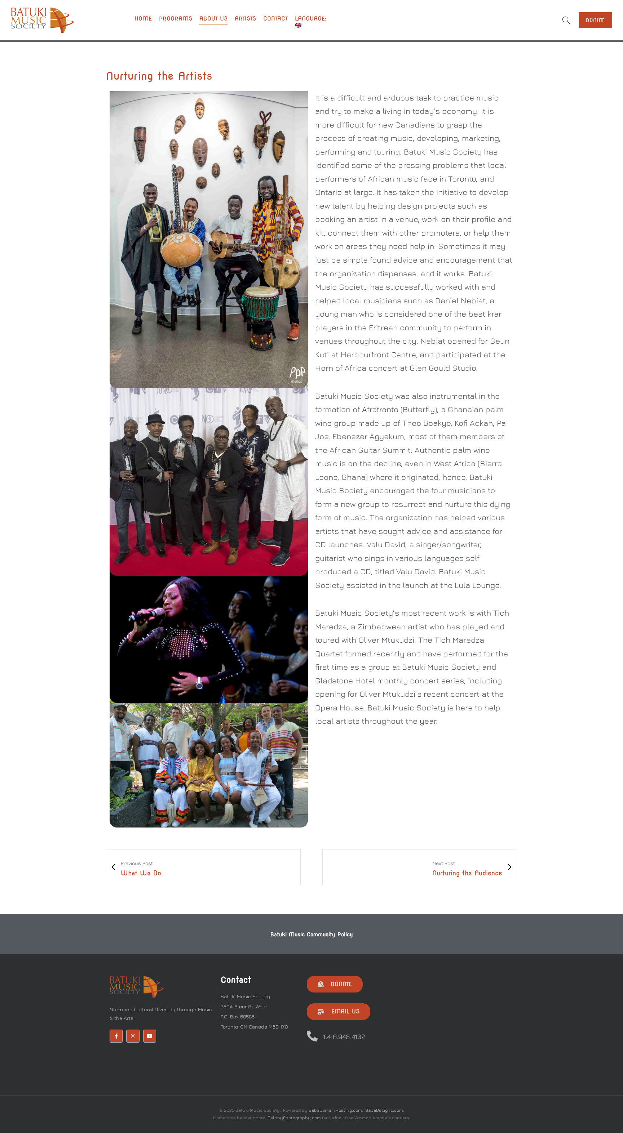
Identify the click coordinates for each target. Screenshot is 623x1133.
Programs (175, 18)
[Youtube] (149, 1036)
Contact (275, 18)
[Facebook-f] (116, 1036)
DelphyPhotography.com (294, 1117)
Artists (245, 18)
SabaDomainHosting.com (335, 1110)
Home (143, 18)
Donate (595, 20)
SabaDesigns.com (384, 1110)
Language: (312, 18)
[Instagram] (132, 1036)
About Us (213, 18)
